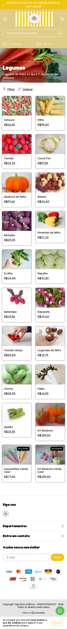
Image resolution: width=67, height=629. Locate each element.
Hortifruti (16, 61)
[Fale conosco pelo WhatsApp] (60, 611)
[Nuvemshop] (33, 613)
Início (5, 61)
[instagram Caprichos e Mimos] (5, 514)
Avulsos (27, 61)
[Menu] (5, 19)
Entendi (57, 622)
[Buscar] (59, 33)
